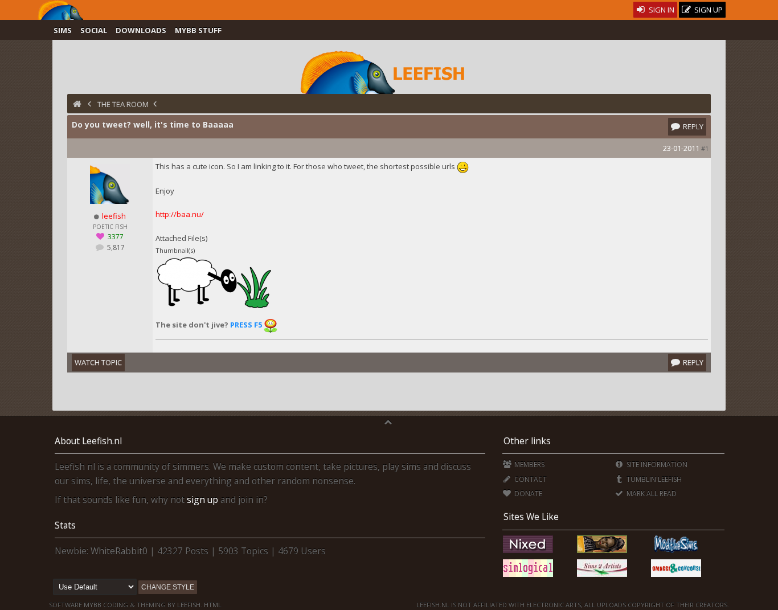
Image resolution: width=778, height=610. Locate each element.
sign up (202, 499)
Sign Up (708, 10)
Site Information (656, 464)
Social (93, 30)
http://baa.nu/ (179, 214)
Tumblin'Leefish (653, 479)
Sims (63, 30)
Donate (527, 493)
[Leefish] (389, 71)
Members (528, 464)
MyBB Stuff (198, 30)
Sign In (660, 10)
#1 (705, 148)
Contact (530, 479)
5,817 (115, 247)
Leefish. (189, 604)
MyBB (92, 604)
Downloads (141, 30)
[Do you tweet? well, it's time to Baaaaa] (214, 307)
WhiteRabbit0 (119, 551)
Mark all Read (651, 493)
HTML (212, 604)
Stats (65, 525)
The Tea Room (123, 104)
